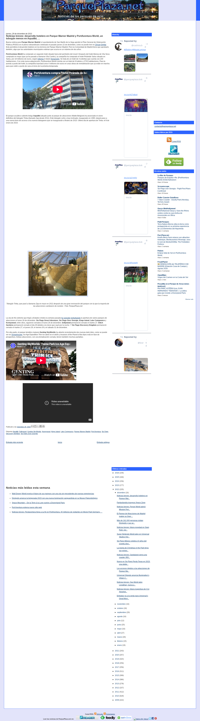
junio (119, 625)
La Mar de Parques (165, 175)
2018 (117, 663)
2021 (117, 651)
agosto (120, 616)
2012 (117, 688)
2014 (117, 679)
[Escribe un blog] (35, 426)
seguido (67, 318)
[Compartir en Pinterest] (43, 426)
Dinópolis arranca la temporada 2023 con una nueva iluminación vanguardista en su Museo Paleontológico (55, 498)
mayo (119, 629)
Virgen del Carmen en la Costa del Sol (173, 277)
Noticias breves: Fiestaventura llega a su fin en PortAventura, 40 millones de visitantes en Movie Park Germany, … (57, 512)
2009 (117, 700)
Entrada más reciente (14, 442)
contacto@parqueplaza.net (165, 126)
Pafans (160, 251)
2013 (117, 684)
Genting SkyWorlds (34, 431)
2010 (117, 696)
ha (62, 318)
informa (41, 59)
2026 (117, 473)
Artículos (99, 714)
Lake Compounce (67, 431)
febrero (120, 641)
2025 (117, 477)
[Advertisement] (100, 25)
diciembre (121, 493)
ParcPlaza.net (163, 235)
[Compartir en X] (37, 426)
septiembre (122, 612)
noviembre (121, 604)
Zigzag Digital (100, 45)
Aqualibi (15, 431)
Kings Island (55, 431)
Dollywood (23, 431)
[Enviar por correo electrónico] (32, 426)
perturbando (76, 318)
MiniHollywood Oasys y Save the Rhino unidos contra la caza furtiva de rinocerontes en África (173, 213)
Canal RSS (176, 141)
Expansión (55, 59)
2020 (117, 655)
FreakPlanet (163, 262)
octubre (120, 608)
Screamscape (163, 186)
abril (119, 633)
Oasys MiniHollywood (166, 209)
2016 (117, 671)
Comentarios (110, 714)
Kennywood (46, 431)
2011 (117, 692)
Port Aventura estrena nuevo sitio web (27, 507)
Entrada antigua (103, 442)
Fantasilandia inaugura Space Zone (131, 503)
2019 (117, 659)
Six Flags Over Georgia (29, 433)
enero (119, 645)
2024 (117, 481)
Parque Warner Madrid (82, 431)
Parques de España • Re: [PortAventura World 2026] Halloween (173, 179)
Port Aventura (96, 431)
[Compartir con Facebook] (40, 426)
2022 (117, 489)
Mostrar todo (189, 299)
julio (119, 621)
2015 (117, 675)
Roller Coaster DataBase (168, 198)
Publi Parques (163, 222)
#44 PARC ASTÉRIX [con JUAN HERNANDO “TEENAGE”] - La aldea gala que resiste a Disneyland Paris (172, 290)
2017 (117, 667)
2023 (117, 485)
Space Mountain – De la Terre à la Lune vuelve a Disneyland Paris (38, 503)
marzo (120, 637)
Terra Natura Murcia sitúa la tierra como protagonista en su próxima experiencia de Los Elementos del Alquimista (173, 226)
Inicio (60, 442)
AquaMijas (162, 275)
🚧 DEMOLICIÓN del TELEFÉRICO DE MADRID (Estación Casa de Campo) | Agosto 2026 (173, 266)
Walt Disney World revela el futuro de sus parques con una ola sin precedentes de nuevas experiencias (53, 494)
